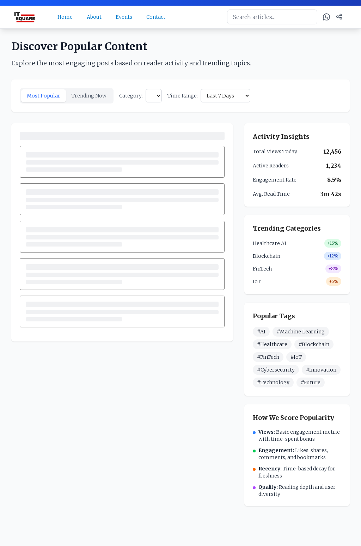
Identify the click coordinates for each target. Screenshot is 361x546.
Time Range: (182, 96)
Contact (155, 17)
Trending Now (89, 96)
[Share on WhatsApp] (326, 16)
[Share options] (339, 17)
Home (65, 17)
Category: (131, 96)
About (94, 17)
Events (124, 17)
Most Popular (43, 96)
